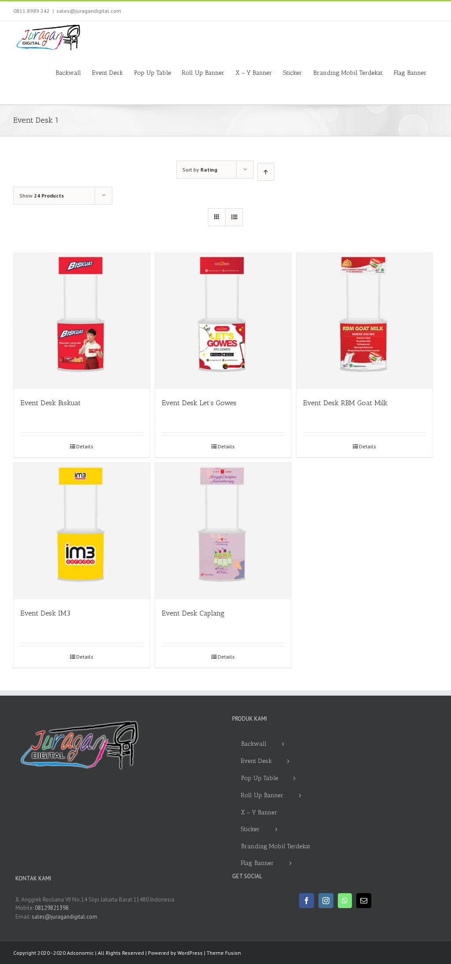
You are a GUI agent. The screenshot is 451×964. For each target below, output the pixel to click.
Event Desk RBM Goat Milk (345, 403)
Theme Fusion (224, 952)
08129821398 (52, 908)
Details (84, 446)
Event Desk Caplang (193, 613)
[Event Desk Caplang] (223, 531)
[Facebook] (306, 900)
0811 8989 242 (31, 10)
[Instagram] (325, 900)
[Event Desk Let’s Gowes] (223, 321)
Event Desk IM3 (45, 613)
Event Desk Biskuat (50, 403)
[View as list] (234, 217)
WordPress (190, 952)
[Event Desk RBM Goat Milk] (364, 321)
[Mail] (363, 900)
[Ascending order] (265, 172)
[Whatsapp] (345, 900)
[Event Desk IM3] (82, 531)
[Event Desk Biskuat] (82, 321)
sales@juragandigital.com (88, 10)
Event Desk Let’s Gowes (199, 403)
